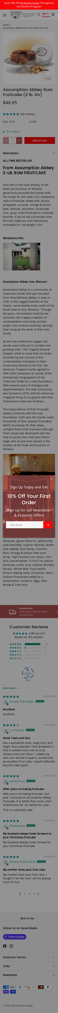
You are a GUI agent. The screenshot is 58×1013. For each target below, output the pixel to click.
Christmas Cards (29, 3)
